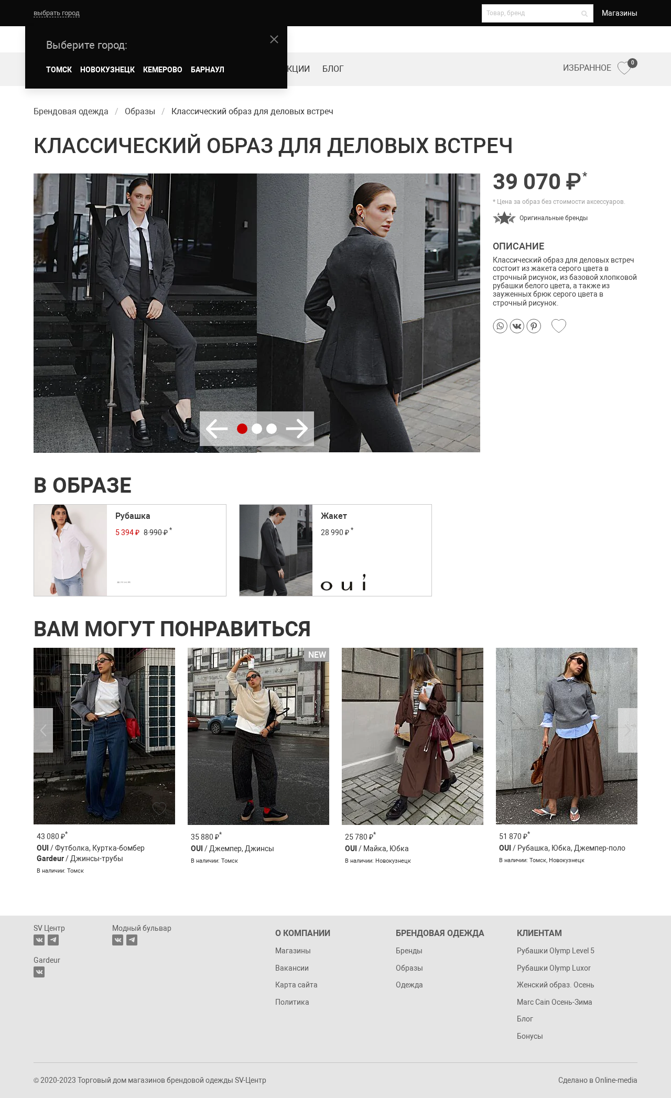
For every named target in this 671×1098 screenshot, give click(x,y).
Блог (333, 69)
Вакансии (292, 968)
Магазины (619, 13)
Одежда (409, 985)
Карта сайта (296, 985)
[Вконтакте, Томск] (39, 939)
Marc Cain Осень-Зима (554, 1002)
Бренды (409, 951)
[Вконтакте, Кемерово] (39, 971)
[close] (274, 39)
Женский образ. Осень (555, 985)
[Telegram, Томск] (53, 939)
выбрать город (57, 13)
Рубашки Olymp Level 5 (555, 951)
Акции (296, 69)
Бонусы (530, 1036)
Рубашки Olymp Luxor (554, 968)
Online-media (616, 1080)
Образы (409, 968)
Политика (292, 1002)
